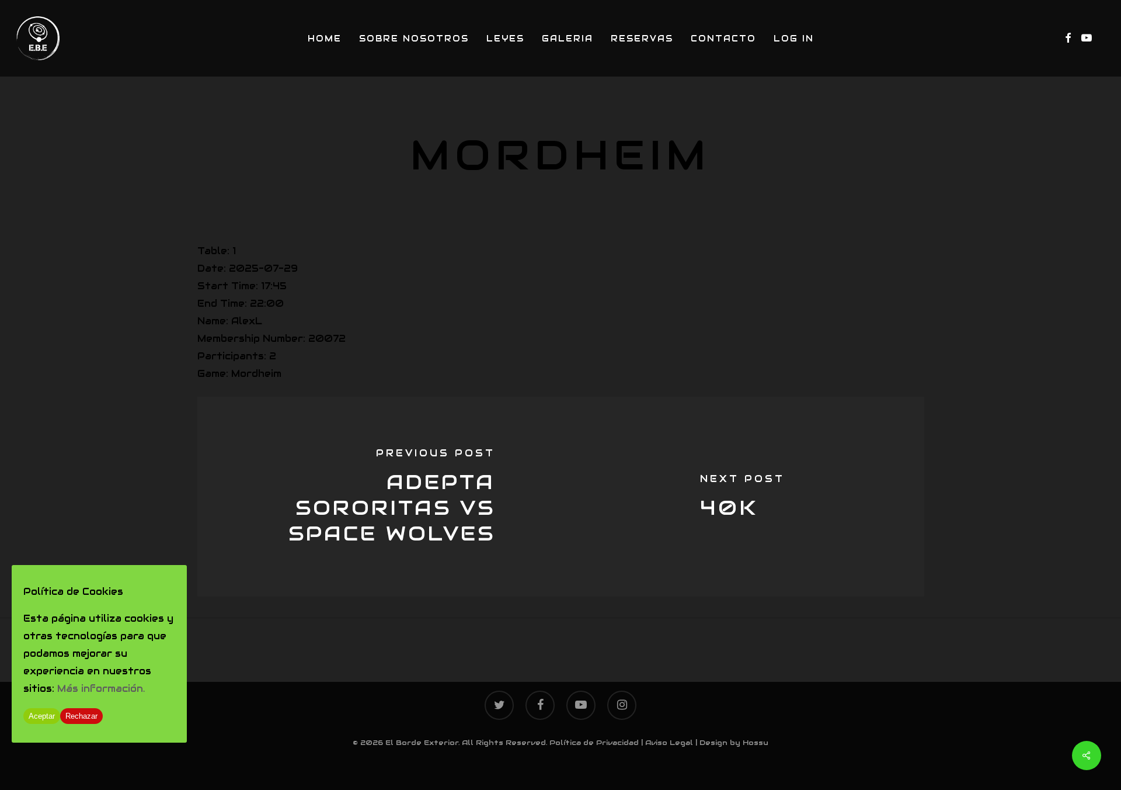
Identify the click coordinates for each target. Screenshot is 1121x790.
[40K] (742, 497)
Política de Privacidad (594, 742)
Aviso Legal (669, 742)
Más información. (101, 688)
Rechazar (81, 716)
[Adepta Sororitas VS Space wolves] (379, 497)
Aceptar (42, 716)
